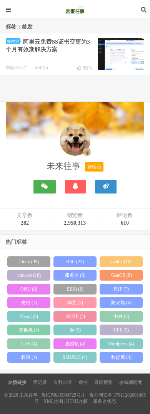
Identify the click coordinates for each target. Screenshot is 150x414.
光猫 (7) (29, 302)
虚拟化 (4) (75, 344)
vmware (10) (29, 275)
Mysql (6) (29, 316)
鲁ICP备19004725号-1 (63, 395)
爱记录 (40, 382)
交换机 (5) (29, 330)
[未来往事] (75, 142)
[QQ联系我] (75, 187)
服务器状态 (104, 401)
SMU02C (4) (75, 357)
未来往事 (75, 9)
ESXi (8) (75, 289)
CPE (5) (121, 330)
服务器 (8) (75, 275)
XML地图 (53, 401)
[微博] (106, 187)
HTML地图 (77, 401)
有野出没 (62, 382)
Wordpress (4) (121, 344)
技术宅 (13, 41)
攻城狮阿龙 (130, 382)
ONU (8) (28, 289)
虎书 (83, 382)
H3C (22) (75, 261)
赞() (87, 68)
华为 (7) (75, 302)
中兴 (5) (121, 316)
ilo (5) (75, 330)
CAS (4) (29, 344)
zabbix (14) (121, 261)
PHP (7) (121, 289)
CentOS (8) (121, 275)
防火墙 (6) (121, 302)
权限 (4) (29, 357)
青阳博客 (103, 382)
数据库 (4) (121, 357)
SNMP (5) (75, 316)
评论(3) (41, 67)
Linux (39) (29, 261)
